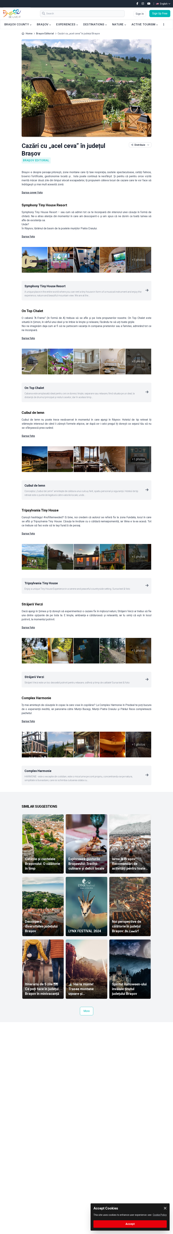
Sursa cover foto (32, 192)
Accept (130, 1224)
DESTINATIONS (94, 24)
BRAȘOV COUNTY (17, 24)
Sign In (140, 13)
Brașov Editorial (45, 33)
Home (29, 33)
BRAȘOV (43, 24)
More (86, 1011)
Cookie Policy (160, 1215)
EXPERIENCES (66, 24)
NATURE (118, 24)
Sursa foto (28, 236)
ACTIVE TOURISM (143, 24)
